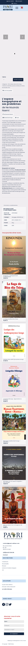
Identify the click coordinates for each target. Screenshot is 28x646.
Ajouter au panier (18, 79)
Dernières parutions (11, 85)
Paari (9, 87)
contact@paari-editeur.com (11, 543)
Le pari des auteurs (7, 584)
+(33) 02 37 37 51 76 (8, 552)
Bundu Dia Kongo (17, 84)
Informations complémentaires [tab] (11, 205)
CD (3, 570)
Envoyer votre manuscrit (8, 586)
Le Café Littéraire (7, 589)
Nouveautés (4, 87)
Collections (4, 85)
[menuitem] (10, 1)
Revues (4, 566)
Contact (5, 555)
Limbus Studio (23, 640)
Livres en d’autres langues (9, 568)
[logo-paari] (11, 8)
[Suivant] (22, 37)
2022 (9, 84)
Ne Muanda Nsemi (20, 85)
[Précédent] (5, 37)
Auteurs (12, 84)
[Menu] (16, 8)
